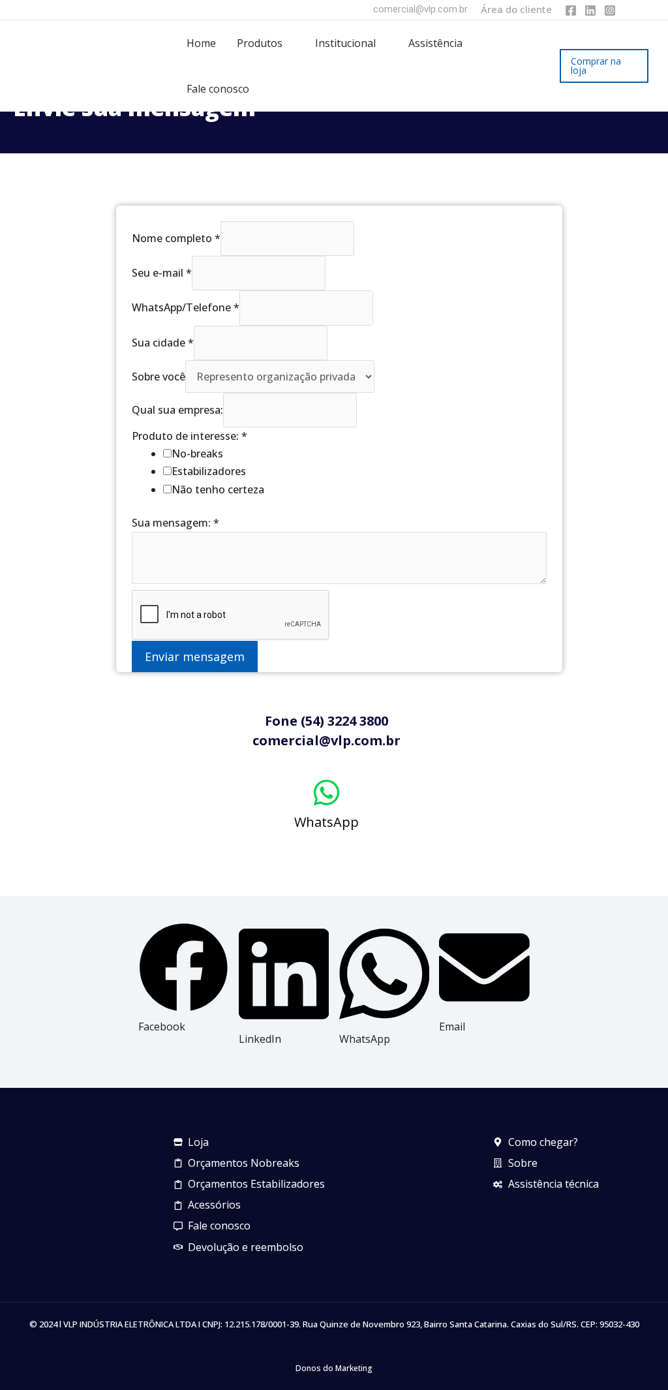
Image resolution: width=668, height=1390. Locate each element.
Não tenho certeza (218, 489)
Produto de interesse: (189, 436)
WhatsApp (326, 822)
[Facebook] (571, 10)
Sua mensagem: (175, 523)
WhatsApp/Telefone (185, 307)
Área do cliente (516, 9)
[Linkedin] (590, 10)
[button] (288, 43)
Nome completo (176, 238)
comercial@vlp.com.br (420, 9)
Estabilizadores (209, 471)
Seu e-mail (162, 273)
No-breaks (197, 453)
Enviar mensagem (195, 656)
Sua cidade (163, 342)
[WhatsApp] (326, 792)
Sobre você (158, 376)
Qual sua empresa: (177, 410)
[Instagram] (610, 10)
